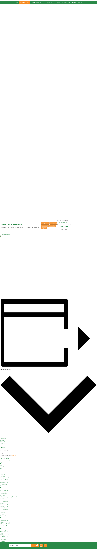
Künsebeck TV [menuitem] (3, 495)
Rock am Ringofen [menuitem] (4, 490)
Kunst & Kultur (34, 2)
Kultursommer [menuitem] (3, 489)
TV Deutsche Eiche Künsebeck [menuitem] (6, 523)
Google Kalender (3, 438)
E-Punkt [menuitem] (1, 533)
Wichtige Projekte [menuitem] (4, 482)
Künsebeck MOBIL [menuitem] (4, 508)
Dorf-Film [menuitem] (2, 503)
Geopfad (57, 2)
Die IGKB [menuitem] (2, 499)
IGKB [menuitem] (1, 471)
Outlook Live (2, 443)
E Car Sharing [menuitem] (3, 530)
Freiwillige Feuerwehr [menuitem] (4, 534)
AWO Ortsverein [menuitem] (3, 519)
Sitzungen (13, 455)
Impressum (64, 544)
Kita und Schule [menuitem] (3, 473)
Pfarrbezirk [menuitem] (2, 476)
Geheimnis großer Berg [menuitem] (5, 492)
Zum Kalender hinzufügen (5, 369)
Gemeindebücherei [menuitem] (4, 536)
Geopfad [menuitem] (2, 514)
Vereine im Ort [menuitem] (3, 516)
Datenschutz (71, 544)
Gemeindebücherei (4, 233)
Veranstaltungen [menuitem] (3, 484)
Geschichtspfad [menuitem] (3, 493)
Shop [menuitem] (1, 511)
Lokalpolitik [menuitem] (2, 474)
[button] (48, 73)
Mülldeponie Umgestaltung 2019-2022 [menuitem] (8, 496)
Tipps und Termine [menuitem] (4, 479)
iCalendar (2, 440)
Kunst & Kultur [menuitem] (3, 486)
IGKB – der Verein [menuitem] (4, 501)
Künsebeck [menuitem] (2, 512)
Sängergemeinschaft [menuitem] (4, 477)
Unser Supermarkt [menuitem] (4, 504)
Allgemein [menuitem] (2, 466)
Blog (16, 2)
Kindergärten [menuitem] (3, 539)
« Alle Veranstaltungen (62, 222)
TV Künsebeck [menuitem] (3, 481)
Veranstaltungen (24, 2)
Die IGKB (42, 2)
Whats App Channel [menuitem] (4, 506)
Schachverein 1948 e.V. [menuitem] (5, 522)
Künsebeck (50, 2)
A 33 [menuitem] (1, 465)
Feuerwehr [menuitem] (2, 470)
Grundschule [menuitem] (3, 538)
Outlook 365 (3, 441)
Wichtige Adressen (77, 2)
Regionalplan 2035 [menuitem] (4, 531)
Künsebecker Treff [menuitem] (4, 520)
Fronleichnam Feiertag (5, 234)
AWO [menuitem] (1, 468)
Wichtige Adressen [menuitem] (4, 527)
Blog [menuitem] (1, 462)
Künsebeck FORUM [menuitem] (4, 509)
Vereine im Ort (66, 2)
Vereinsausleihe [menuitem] (3, 525)
